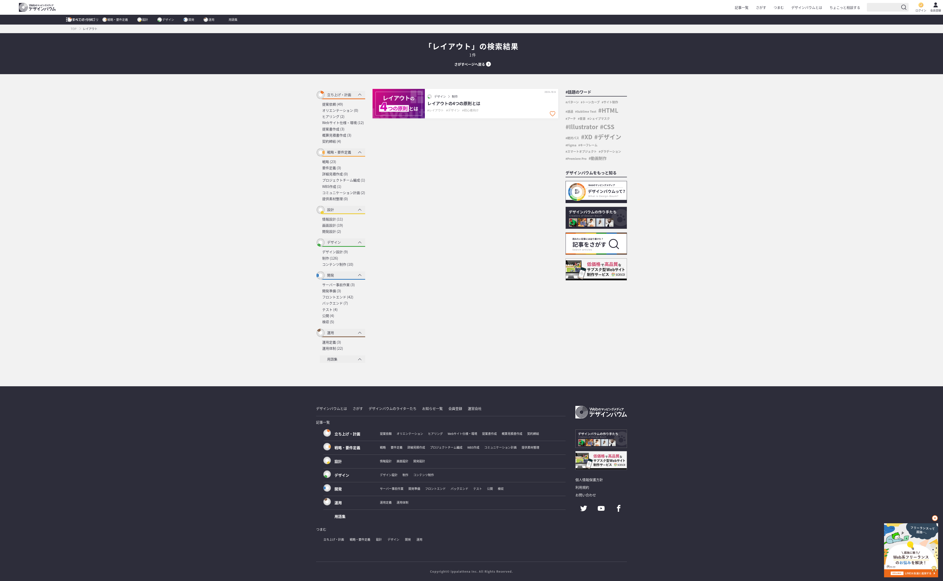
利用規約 (582, 487)
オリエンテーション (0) (340, 110)
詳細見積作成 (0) (335, 173)
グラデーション (610, 151)
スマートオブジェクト (582, 151)
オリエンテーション (410, 433)
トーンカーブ (591, 102)
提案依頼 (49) (332, 104)
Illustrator (583, 126)
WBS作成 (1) (331, 186)
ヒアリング (435, 433)
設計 (145, 19)
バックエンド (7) (335, 303)
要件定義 (396, 447)
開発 (191, 19)
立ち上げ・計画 (82, 19)
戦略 (383, 447)
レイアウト (436, 110)
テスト (477, 488)
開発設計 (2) (331, 231)
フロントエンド (435, 488)
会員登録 (935, 10)
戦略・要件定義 (117, 19)
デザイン (168, 19)
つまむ (779, 7)
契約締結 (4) (331, 141)
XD (588, 136)
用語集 (233, 19)
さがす (761, 7)
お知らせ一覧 (432, 408)
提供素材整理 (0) (335, 198)
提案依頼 (386, 433)
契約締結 (533, 433)
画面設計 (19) (332, 225)
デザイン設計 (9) (335, 251)
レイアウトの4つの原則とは (453, 103)
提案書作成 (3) (333, 128)
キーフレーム (588, 145)
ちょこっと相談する (845, 7)
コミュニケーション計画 (500, 447)
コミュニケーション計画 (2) (343, 192)
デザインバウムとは (806, 7)
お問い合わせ (585, 494)
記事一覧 (742, 7)
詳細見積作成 (416, 447)
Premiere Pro (577, 158)
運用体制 (402, 502)
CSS (608, 126)
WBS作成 (473, 447)
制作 (455, 96)
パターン (573, 102)
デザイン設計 (389, 475)
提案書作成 (489, 433)
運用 (211, 19)
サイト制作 (610, 102)
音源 (582, 118)
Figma (571, 145)
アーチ (571, 118)
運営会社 (475, 408)
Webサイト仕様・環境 (462, 433)
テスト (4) (330, 309)
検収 (501, 488)
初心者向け (471, 110)
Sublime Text (586, 111)
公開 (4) (328, 315)
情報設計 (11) (332, 219)
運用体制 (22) (332, 348)
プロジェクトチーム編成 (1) (343, 180)
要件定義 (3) (331, 167)
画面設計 (402, 461)
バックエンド (459, 488)
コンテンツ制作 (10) (337, 264)
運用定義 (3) (331, 342)
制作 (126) (330, 258)
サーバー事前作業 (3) (338, 284)
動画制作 (599, 158)
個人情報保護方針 (589, 479)
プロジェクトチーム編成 (446, 447)
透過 (570, 111)
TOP (74, 29)
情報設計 (386, 461)
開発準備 (414, 488)
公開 (490, 488)
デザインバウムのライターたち (392, 408)
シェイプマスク (599, 118)
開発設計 (419, 461)
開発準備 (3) (331, 290)
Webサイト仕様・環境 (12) (343, 122)
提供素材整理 (530, 447)
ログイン (920, 10)
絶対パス (573, 138)
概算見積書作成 (512, 433)
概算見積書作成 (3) (336, 135)
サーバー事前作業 (391, 488)
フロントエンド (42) (337, 296)
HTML (610, 110)
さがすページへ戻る (469, 64)
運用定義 (386, 502)
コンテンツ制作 (423, 475)
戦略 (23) (329, 161)
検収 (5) (328, 321)
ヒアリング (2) (333, 116)
